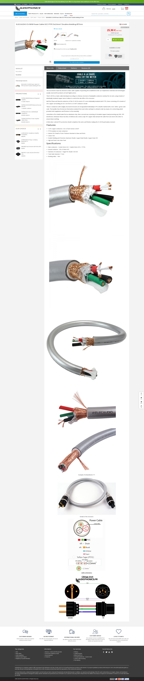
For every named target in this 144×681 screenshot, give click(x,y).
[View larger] (50, 62)
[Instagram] (112, 652)
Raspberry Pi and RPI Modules (22, 658)
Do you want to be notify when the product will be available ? (77, 56)
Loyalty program (77, 653)
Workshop (68, 13)
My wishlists (18, 74)
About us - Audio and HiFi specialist (53, 652)
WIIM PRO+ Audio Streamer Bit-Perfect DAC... (30, 153)
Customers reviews (101, 4)
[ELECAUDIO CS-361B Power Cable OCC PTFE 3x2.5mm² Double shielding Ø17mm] (57, 35)
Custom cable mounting (79, 658)
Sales (41, 13)
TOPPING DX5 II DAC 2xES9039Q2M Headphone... (29, 112)
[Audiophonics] (28, 8)
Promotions (21, 94)
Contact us (126, 4)
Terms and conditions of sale (51, 653)
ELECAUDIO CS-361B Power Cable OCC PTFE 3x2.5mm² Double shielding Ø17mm (31, 85)
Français (18, 4)
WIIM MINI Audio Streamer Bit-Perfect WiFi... (31, 146)
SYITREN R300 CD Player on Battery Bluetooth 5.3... (29, 140)
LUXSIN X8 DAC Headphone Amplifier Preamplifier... (30, 133)
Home (16, 17)
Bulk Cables (34, 17)
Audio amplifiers (19, 655)
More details (58, 29)
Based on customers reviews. (73, 40)
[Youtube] (109, 652)
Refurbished (48, 13)
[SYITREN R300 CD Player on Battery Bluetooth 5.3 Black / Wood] (18, 141)
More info (50, 68)
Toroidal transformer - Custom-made (82, 657)
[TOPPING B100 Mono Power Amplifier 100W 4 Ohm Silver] (18, 120)
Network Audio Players (21, 657)
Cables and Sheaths (24, 17)
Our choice (21, 129)
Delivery (120, 4)
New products (33, 13)
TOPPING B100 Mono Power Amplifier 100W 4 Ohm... (30, 119)
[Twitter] (106, 652)
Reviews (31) (86, 68)
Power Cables (41, 17)
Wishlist (19, 68)
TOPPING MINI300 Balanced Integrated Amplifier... (30, 98)
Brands (56, 13)
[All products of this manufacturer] (123, 24)
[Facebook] (103, 652)
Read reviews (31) (61, 44)
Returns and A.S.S (77, 655)
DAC (16, 652)
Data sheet (62, 68)
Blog (62, 13)
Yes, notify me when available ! (77, 62)
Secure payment (112, 4)
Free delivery (76, 660)
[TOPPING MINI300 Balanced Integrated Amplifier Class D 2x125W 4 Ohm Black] (18, 99)
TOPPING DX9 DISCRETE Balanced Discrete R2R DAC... (31, 105)
